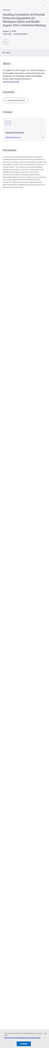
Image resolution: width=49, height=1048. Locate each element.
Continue (23, 1044)
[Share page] (5, 42)
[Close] (45, 1033)
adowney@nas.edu (11, 82)
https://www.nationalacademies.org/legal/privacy (22, 1038)
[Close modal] (44, 5)
